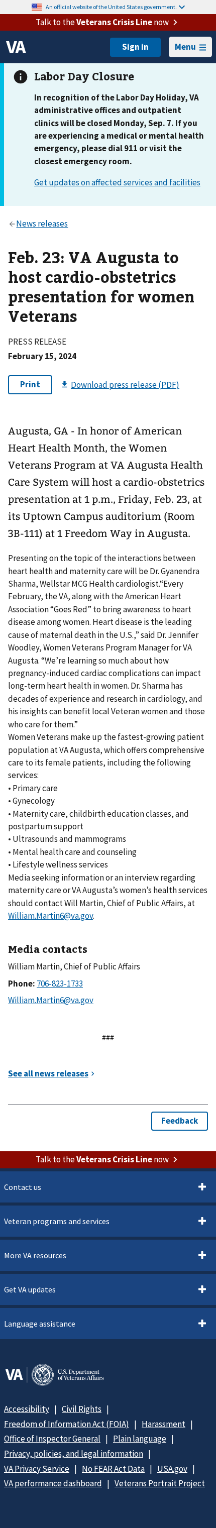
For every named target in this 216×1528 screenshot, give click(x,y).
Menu (185, 46)
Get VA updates (30, 1289)
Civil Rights (81, 1408)
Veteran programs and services (57, 1221)
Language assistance (39, 1324)
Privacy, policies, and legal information (73, 1453)
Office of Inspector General (52, 1438)
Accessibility (26, 1408)
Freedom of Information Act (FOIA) (66, 1424)
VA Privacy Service (36, 1468)
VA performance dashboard (53, 1483)
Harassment (163, 1424)
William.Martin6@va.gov (50, 915)
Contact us (22, 1187)
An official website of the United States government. (111, 7)
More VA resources (35, 1255)
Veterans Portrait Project (160, 1483)
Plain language (139, 1438)
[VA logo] (16, 47)
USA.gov (172, 1468)
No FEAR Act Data (113, 1468)
